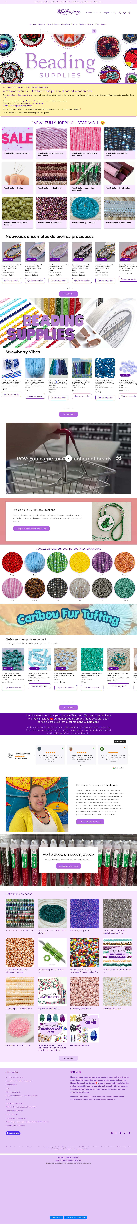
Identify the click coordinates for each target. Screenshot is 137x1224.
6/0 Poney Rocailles (79, 1009)
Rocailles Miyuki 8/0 (112, 1009)
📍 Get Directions (57, 1217)
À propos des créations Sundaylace (19, 1081)
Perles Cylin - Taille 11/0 (17, 1045)
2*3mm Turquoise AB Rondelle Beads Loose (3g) (117, 674)
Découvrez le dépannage (15, 1125)
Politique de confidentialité (90, 1147)
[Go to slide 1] (80, 765)
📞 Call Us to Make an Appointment (75, 1217)
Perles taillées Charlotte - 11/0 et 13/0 (52, 931)
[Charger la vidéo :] (68, 458)
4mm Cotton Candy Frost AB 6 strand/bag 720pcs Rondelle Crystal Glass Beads (34, 267)
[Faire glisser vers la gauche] (64, 288)
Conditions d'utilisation (14, 1111)
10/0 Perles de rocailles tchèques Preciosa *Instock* (83, 971)
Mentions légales (83, 1149)
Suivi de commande (13, 1092)
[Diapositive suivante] (73, 888)
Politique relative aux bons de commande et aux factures (27, 1122)
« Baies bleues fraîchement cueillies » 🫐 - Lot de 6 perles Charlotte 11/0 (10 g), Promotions (58, 383)
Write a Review (119, 741)
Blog (7, 1099)
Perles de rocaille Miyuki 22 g (19, 930)
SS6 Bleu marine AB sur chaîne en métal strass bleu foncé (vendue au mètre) (11, 382)
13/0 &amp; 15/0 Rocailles (18, 1009)
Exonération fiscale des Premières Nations (22, 1096)
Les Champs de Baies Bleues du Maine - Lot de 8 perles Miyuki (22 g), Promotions (81, 383)
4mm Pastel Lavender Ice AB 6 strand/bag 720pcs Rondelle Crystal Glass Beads (58, 267)
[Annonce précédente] (6, 2)
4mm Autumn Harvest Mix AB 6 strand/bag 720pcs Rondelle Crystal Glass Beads (11, 267)
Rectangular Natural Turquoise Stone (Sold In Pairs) (38, 674)
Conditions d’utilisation (108, 1147)
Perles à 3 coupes (78, 930)
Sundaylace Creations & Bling (21, 1147)
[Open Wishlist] (124, 12)
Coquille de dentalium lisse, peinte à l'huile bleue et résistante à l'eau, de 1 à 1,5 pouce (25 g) (104, 383)
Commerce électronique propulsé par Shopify (45, 1147)
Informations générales (14, 1103)
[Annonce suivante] (131, 2)
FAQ (7, 1088)
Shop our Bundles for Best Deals (31, 529)
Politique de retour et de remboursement (21, 1107)
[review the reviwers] (62, 748)
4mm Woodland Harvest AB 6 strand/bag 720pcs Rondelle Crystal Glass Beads (104, 267)
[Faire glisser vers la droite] (73, 288)
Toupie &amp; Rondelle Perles (117, 970)
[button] (114, 12)
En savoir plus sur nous (90, 822)
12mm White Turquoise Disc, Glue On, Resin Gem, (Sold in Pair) (64, 675)
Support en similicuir (47, 1009)
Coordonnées (55, 1149)
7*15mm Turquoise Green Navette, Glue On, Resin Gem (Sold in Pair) (12, 675)
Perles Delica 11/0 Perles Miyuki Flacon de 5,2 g (114, 931)
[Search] (94, 31)
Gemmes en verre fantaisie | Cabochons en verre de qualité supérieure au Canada (52, 1047)
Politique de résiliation (68, 1149)
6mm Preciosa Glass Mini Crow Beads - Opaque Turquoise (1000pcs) (91, 675)
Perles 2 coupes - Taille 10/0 (51, 970)
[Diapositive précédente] (64, 888)
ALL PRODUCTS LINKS (15, 1077)
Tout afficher (68, 294)
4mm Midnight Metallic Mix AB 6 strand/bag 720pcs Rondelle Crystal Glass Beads (81, 267)
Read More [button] (50, 761)
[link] (17, 143)
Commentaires (11, 1085)
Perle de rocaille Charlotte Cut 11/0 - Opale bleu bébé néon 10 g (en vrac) (34, 382)
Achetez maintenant (68, 866)
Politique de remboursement (16, 1118)
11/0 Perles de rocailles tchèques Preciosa (16, 971)
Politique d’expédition (124, 1147)
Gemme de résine (78, 1045)
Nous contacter (12, 1114)
